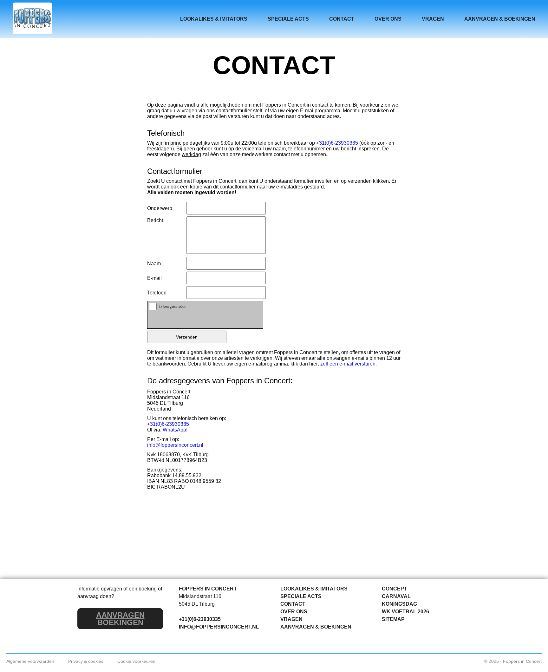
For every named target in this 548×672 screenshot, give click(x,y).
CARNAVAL (396, 596)
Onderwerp (159, 208)
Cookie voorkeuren (136, 661)
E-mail (154, 278)
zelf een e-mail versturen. (348, 363)
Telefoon (156, 292)
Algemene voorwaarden (30, 661)
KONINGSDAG (399, 604)
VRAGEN (433, 19)
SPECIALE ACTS (288, 19)
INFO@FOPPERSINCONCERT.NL (219, 626)
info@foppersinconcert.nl (175, 445)
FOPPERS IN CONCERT (208, 588)
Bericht (155, 220)
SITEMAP (393, 619)
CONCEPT (394, 588)
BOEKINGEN (120, 619)
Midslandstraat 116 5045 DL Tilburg (200, 600)
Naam (154, 263)
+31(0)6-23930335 (337, 143)
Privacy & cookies (85, 661)
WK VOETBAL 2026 (405, 611)
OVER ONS (388, 19)
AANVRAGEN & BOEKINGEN (499, 19)
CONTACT (341, 19)
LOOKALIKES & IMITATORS (213, 19)
